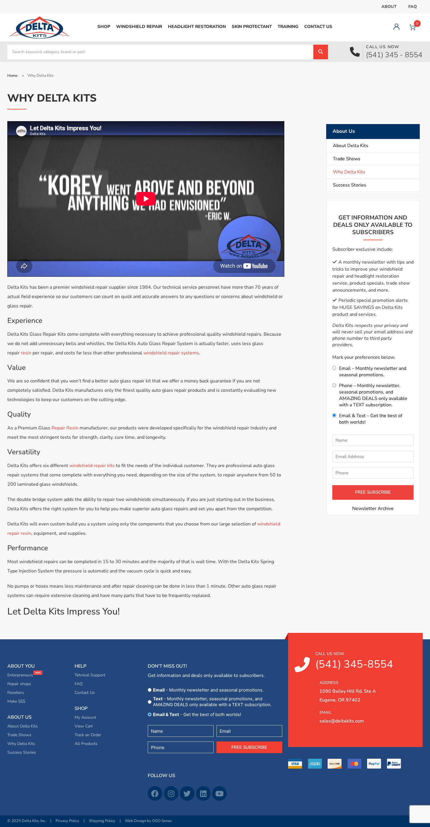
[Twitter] (187, 793)
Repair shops (19, 684)
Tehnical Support (90, 675)
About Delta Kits (350, 145)
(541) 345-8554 (354, 661)
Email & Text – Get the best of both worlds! (370, 418)
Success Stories (349, 185)
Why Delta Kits (349, 172)
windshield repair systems (171, 353)
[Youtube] (219, 793)
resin (26, 353)
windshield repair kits (92, 465)
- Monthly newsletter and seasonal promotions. (208, 690)
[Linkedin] (203, 793)
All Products (86, 743)
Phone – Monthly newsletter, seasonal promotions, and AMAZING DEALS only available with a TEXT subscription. (373, 395)
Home (12, 75)
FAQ (412, 6)
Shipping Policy (102, 820)
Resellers (15, 692)
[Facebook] (155, 793)
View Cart (84, 726)
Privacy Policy (67, 820)
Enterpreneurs (20, 675)
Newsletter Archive (373, 508)
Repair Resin (64, 428)
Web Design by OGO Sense (148, 820)
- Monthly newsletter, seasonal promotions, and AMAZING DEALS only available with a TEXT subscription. (212, 701)
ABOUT (389, 6)
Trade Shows (346, 159)
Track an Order (88, 735)
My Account (85, 717)
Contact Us (85, 692)
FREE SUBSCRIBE (373, 492)
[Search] (320, 52)
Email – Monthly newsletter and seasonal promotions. (372, 371)
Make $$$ (16, 701)
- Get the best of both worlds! (197, 714)
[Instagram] (171, 793)
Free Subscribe (249, 747)
